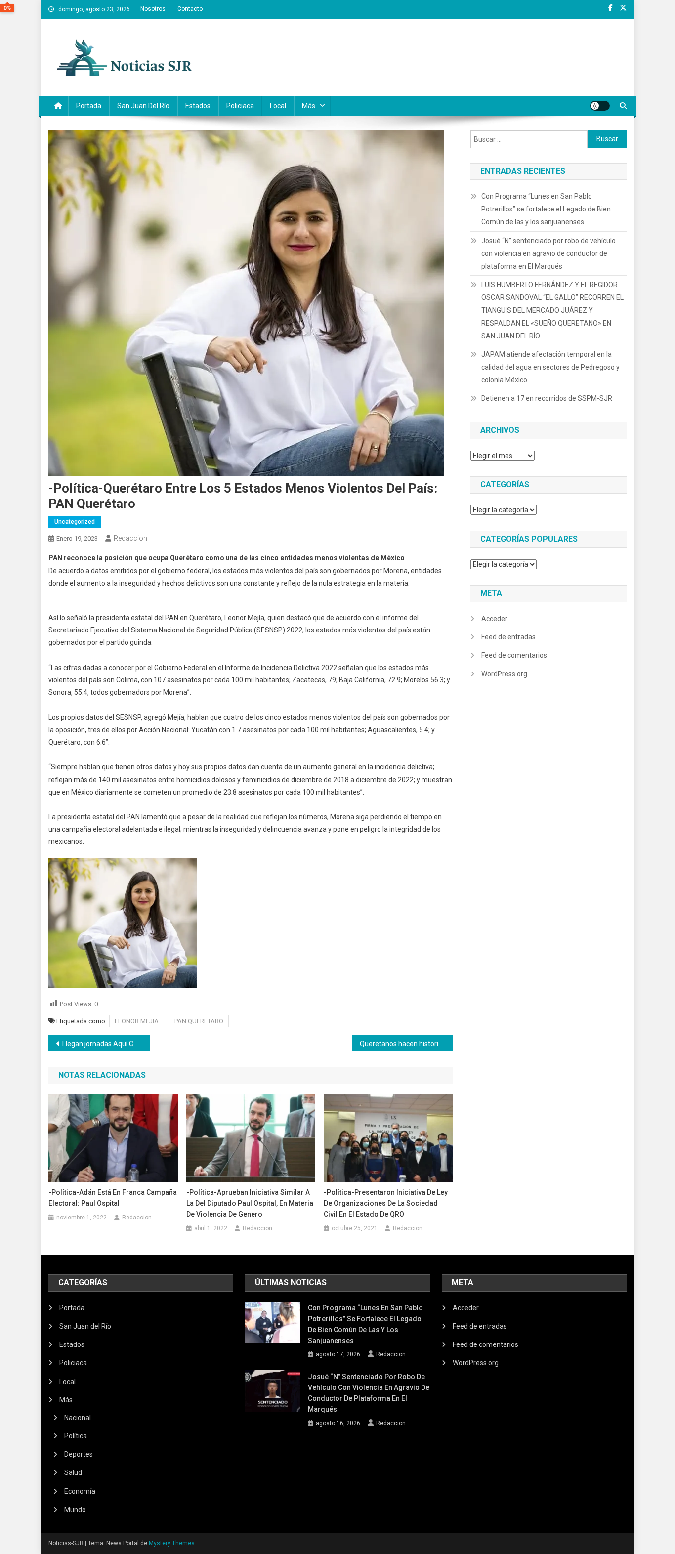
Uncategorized (74, 521)
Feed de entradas (508, 637)
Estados (198, 106)
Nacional (77, 1418)
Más (308, 106)
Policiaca (240, 106)
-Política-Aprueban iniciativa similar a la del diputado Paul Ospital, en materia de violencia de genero (249, 1203)
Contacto (190, 8)
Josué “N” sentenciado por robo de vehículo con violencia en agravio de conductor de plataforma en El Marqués (548, 253)
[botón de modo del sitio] (600, 106)
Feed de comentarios (514, 655)
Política (75, 1436)
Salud (73, 1472)
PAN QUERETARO (198, 1021)
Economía (79, 1491)
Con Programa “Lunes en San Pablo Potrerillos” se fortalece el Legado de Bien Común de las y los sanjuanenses (546, 209)
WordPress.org (504, 674)
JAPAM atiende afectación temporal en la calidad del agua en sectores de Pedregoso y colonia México (550, 367)
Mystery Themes (172, 1543)
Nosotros (153, 8)
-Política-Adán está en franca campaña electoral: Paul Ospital (112, 1197)
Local (278, 106)
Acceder (494, 619)
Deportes (78, 1454)
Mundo (75, 1509)
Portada (88, 106)
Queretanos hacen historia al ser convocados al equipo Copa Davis (406, 1044)
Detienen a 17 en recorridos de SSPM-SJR (546, 398)
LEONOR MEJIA (137, 1021)
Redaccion (130, 538)
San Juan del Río (143, 106)
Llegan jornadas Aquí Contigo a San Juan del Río (106, 1044)
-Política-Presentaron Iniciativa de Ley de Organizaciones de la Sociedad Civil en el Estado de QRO (386, 1203)
